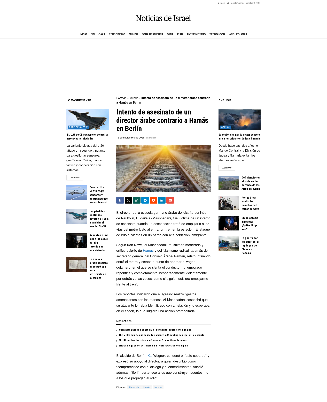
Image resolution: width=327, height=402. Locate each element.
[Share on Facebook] (120, 200)
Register (233, 2)
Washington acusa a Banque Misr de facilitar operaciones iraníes (155, 329)
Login (222, 2)
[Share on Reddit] (153, 200)
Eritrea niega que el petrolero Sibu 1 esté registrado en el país (153, 345)
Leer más (76, 177)
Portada (121, 98)
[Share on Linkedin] (162, 200)
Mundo (133, 34)
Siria (170, 34)
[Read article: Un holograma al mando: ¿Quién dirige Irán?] (229, 223)
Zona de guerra (152, 34)
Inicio (83, 34)
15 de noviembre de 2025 (130, 137)
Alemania (134, 387)
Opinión (225, 127)
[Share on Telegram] (145, 200)
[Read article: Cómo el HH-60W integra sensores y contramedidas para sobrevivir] (76, 192)
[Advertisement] (163, 67)
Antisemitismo (196, 34)
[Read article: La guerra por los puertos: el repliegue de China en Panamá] (229, 243)
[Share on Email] (170, 200)
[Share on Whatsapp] (137, 200)
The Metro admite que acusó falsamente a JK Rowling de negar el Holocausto (161, 335)
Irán (180, 34)
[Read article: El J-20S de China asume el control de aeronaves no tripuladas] (87, 119)
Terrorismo (117, 34)
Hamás (148, 250)
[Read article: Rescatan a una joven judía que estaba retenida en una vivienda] (76, 240)
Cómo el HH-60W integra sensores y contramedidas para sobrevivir (98, 194)
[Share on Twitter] (128, 200)
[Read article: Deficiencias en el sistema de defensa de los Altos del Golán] (229, 183)
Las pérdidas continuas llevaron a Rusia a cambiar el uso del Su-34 (98, 219)
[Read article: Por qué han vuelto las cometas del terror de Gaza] (229, 203)
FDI (93, 34)
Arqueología (238, 34)
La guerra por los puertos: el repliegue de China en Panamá (250, 245)
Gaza (101, 34)
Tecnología (217, 34)
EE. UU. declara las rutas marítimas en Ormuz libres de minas (153, 340)
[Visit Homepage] (163, 18)
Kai (149, 355)
